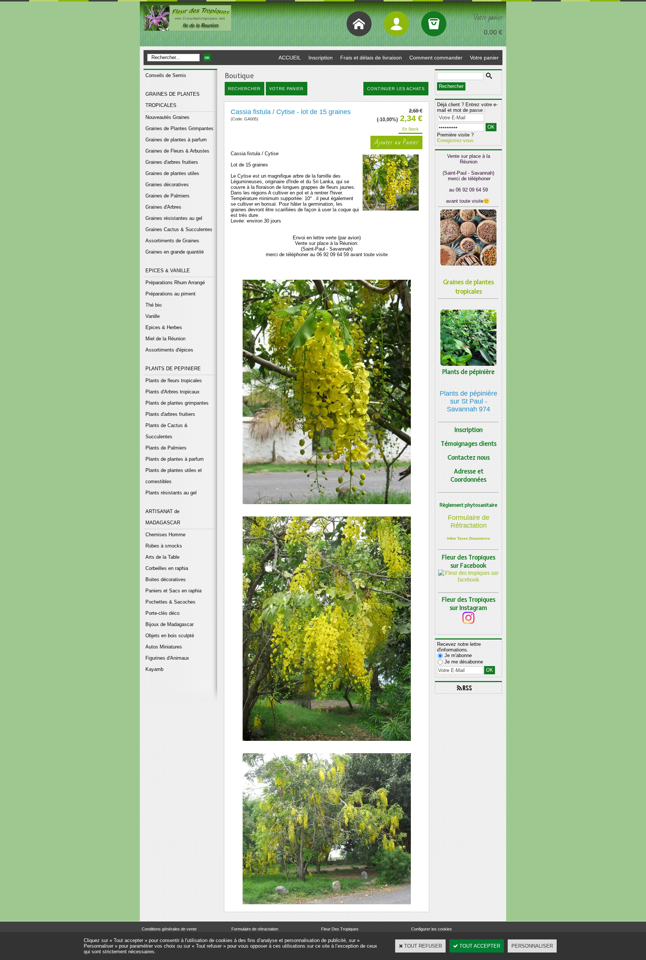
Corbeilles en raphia (166, 568)
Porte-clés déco (162, 613)
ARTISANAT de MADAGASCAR (162, 517)
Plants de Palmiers (166, 448)
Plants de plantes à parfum (174, 459)
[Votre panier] (433, 23)
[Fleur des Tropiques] (468, 579)
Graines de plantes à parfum (176, 139)
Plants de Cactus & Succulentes (166, 431)
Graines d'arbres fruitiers (171, 162)
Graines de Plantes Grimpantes (179, 128)
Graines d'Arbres (163, 207)
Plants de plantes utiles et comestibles (173, 475)
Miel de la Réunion (165, 338)
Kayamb (154, 669)
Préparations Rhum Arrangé (175, 282)
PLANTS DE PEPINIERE (173, 368)
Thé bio (153, 305)
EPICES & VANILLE (167, 270)
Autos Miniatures (163, 647)
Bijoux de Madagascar (169, 624)
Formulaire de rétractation (254, 929)
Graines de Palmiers (167, 196)
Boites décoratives (165, 579)
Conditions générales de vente (169, 929)
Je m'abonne (458, 655)
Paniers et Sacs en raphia (173, 591)
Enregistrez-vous (455, 140)
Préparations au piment (170, 294)
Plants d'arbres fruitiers (170, 414)
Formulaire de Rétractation (468, 521)
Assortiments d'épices (169, 350)
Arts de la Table (162, 557)
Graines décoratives (167, 184)
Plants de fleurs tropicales (173, 380)
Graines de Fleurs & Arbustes (177, 151)
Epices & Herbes (163, 327)
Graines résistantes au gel (173, 218)
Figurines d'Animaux (167, 658)
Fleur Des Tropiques (340, 929)
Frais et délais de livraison (371, 58)
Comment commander (435, 58)
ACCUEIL (290, 58)
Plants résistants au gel (171, 493)
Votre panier (484, 58)
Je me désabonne (463, 662)
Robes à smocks (163, 546)
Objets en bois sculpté (169, 635)
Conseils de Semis (165, 75)
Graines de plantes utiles (172, 173)
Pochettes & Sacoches (170, 602)
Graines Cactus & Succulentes (178, 229)
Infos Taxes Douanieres (468, 538)
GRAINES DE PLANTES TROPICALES (172, 99)
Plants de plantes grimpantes (177, 403)
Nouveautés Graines (167, 117)
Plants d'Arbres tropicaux (172, 392)
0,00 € (493, 32)
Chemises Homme (165, 534)
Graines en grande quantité (174, 252)
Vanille (152, 316)
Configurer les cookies (431, 929)
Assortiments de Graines (172, 240)
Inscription (320, 58)
